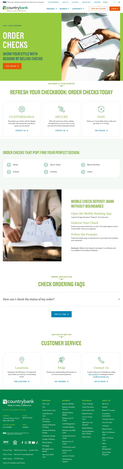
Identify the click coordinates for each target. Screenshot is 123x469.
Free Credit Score (88, 410)
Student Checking (48, 439)
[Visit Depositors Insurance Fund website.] (6, 442)
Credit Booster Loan (47, 415)
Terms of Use (7, 454)
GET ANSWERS (60, 381)
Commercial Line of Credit (69, 437)
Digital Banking (87, 428)
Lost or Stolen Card (87, 418)
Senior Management (106, 448)
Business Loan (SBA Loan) (68, 432)
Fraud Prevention (88, 407)
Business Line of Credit (67, 419)
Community (77, 9)
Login (113, 9)
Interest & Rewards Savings (48, 432)
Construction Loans (48, 410)
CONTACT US (20, 130)
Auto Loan (45, 404)
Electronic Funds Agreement (23, 454)
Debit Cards (86, 437)
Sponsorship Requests (106, 454)
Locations (75, 2)
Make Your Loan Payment (87, 424)
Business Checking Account (68, 408)
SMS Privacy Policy (20, 450)
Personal (51, 9)
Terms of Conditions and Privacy (14, 463)
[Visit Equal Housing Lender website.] (15, 442)
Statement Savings (48, 436)
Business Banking (68, 404)
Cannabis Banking (68, 427)
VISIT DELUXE (11, 66)
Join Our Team (86, 2)
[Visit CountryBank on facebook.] (22, 442)
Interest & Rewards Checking (48, 426)
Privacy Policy (7, 450)
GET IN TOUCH (100, 381)
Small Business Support (67, 460)
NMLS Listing (7, 459)
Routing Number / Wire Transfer (88, 433)
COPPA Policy (18, 459)
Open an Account (98, 9)
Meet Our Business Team (108, 433)
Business (63, 9)
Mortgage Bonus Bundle (48, 450)
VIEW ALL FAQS (60, 314)
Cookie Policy (33, 450)
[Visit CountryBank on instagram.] (26, 442)
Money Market (47, 442)
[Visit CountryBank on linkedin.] (29, 442)
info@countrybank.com (101, 377)
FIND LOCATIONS (20, 381)
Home (5, 26)
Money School (107, 429)
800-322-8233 (93, 374)
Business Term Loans (67, 452)
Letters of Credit (68, 456)
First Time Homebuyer (46, 420)
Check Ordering (87, 404)
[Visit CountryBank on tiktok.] (37, 442)
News (104, 443)
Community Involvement (106, 415)
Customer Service (53, 2)
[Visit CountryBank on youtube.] (33, 442)
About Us (65, 2)
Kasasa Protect (87, 414)
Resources (97, 2)
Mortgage (45, 446)
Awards (104, 407)
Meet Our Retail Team (107, 439)
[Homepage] (15, 8)
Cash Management (68, 424)
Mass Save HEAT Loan (48, 456)
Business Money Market (67, 414)
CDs (43, 407)
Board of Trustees (108, 410)
